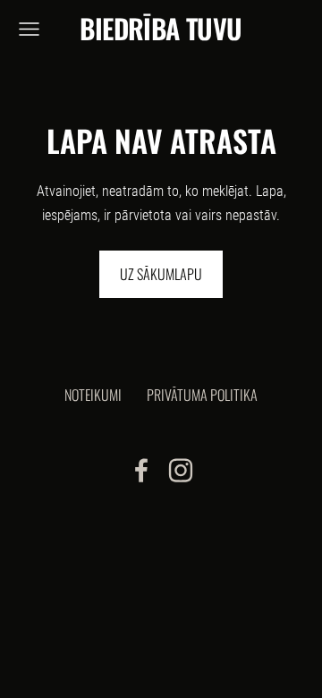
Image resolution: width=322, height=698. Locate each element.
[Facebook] (141, 470)
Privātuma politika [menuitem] (202, 394)
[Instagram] (181, 470)
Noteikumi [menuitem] (93, 394)
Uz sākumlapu (161, 274)
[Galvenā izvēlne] (29, 29)
